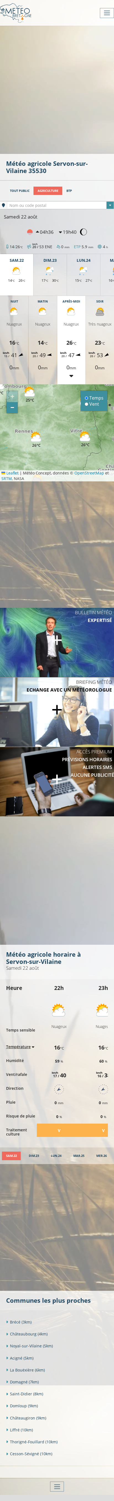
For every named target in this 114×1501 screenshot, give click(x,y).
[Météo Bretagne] (15, 13)
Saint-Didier (26, 1393)
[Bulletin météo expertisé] (57, 642)
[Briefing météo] (57, 712)
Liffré (21, 1430)
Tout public (20, 191)
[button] (29, 394)
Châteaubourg (29, 1334)
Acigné (21, 1358)
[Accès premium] (57, 781)
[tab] (11, 1156)
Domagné (24, 1382)
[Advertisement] (57, 89)
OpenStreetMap (89, 473)
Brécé (21, 1322)
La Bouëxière (27, 1370)
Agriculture (48, 191)
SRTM (6, 478)
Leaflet (12, 473)
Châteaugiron (28, 1418)
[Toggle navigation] (107, 13)
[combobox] (60, 205)
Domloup (24, 1405)
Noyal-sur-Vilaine (31, 1345)
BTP (69, 191)
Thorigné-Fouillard (34, 1441)
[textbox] (60, 205)
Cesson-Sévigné (31, 1453)
